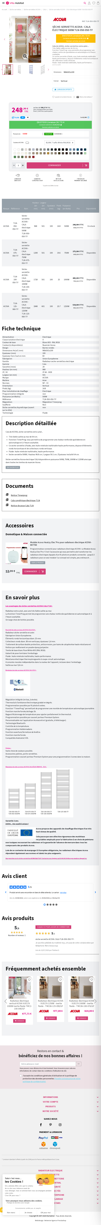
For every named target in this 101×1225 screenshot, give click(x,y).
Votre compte (50, 1101)
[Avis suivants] (95, 892)
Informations (50, 1097)
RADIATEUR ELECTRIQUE (50, 1170)
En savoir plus (13, 467)
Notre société (51, 1111)
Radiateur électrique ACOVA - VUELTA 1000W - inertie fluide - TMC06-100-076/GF (81, 1004)
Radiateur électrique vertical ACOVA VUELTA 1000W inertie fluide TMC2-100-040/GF (19, 1005)
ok (78, 1064)
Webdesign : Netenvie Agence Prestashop (50, 1220)
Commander (19, 1021)
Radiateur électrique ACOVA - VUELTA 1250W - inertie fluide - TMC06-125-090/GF (50, 1004)
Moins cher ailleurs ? (86, 97)
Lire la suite (56, 65)
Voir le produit (38, 562)
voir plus (63, 893)
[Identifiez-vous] (89, 3)
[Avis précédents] (5, 892)
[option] (7, 69)
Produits (50, 1106)
